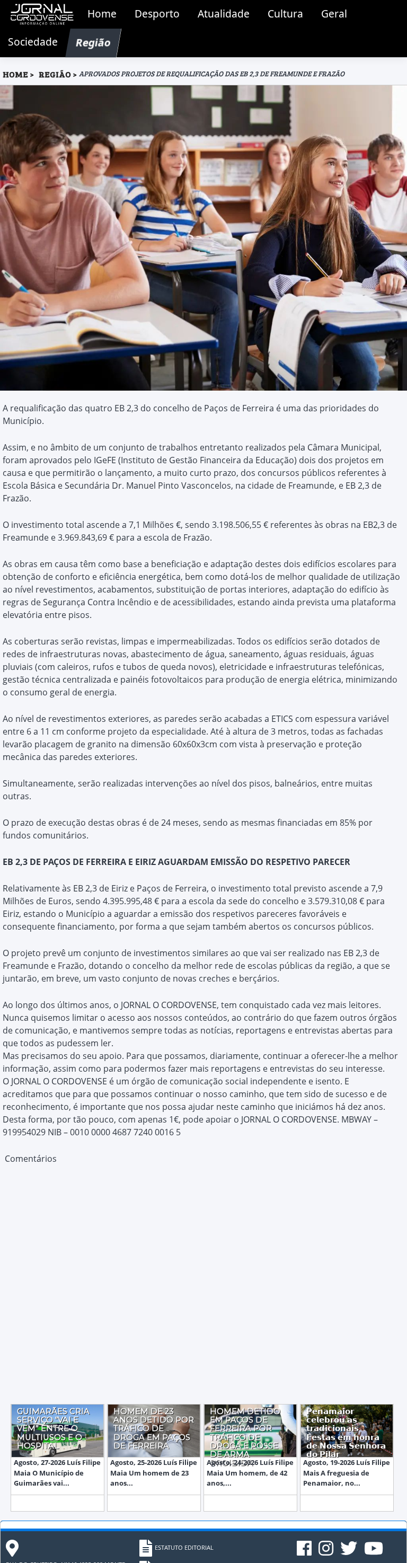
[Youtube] (373, 1552)
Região (93, 41)
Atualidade (224, 13)
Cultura (285, 13)
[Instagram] (327, 1552)
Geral (334, 13)
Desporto (157, 13)
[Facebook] (305, 1552)
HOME (15, 74)
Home (102, 13)
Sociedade (33, 41)
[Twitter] (349, 1552)
